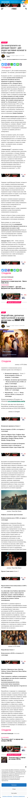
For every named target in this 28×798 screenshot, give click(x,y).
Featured (17, 733)
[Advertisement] (14, 27)
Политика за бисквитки (7, 796)
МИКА (8, 56)
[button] (26, 767)
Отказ (14, 789)
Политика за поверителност (19, 796)
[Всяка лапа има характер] (14, 6)
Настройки (14, 793)
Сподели (6, 67)
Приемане (14, 785)
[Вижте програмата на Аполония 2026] (14, 3)
